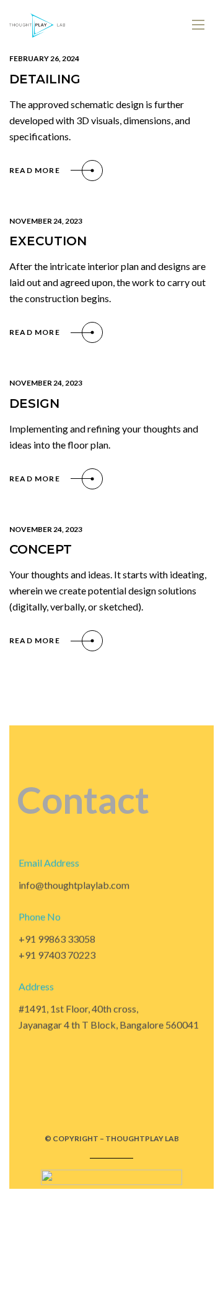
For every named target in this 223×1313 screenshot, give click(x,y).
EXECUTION (48, 241)
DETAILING (45, 79)
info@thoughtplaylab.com (74, 885)
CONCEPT (40, 549)
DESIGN (34, 403)
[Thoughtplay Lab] (37, 25)
